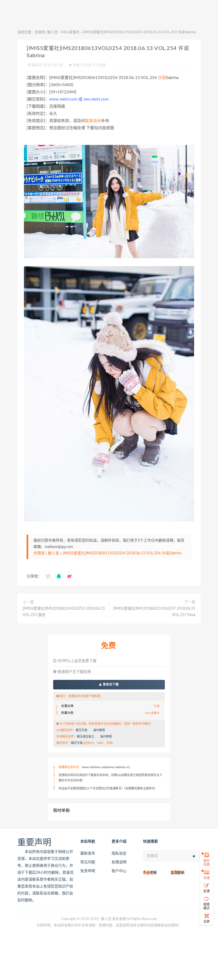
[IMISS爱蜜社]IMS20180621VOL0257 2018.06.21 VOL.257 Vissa (154, 612)
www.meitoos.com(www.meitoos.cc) (106, 767)
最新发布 (87, 853)
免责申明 (87, 871)
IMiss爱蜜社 (70, 32)
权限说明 (119, 862)
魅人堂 (106, 919)
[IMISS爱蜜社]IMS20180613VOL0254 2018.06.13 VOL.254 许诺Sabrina (122, 553)
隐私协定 (119, 853)
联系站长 (93, 121)
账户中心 (119, 871)
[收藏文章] (48, 576)
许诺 (162, 78)
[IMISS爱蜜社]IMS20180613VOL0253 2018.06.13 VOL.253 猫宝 (64, 612)
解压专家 (81, 730)
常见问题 (87, 862)
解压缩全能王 (85, 736)
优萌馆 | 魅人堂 (46, 32)
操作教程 (99, 730)
